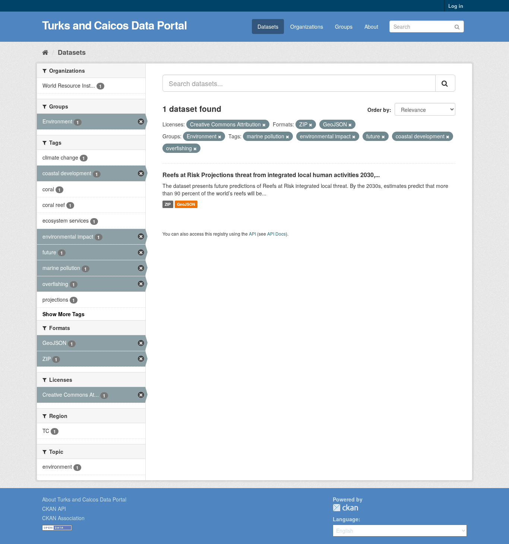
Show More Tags (63, 314)
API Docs (276, 233)
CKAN (345, 508)
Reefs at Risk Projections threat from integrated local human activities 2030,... (271, 174)
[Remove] (264, 125)
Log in (455, 5)
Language (345, 519)
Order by (378, 109)
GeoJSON (186, 204)
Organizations (306, 26)
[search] (445, 83)
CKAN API (54, 508)
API (252, 233)
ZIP (168, 204)
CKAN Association (63, 518)
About (371, 26)
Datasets (267, 26)
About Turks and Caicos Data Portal (84, 499)
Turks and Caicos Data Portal (114, 25)
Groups (343, 26)
